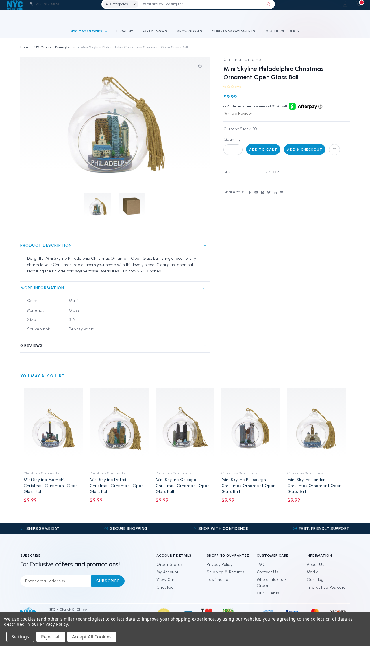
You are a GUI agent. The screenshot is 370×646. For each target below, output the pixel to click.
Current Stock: (240, 129)
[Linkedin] (275, 192)
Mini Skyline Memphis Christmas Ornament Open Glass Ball (51, 485)
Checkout (165, 587)
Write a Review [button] (238, 113)
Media (313, 572)
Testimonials (219, 579)
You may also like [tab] (42, 376)
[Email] (256, 192)
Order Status (169, 564)
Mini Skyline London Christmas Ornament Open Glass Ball (314, 485)
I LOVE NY (124, 31)
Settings (20, 637)
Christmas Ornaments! (234, 31)
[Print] (262, 192)
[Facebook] (249, 192)
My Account (167, 572)
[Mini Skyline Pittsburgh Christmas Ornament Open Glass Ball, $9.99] (251, 427)
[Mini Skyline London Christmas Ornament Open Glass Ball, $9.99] (317, 427)
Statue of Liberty (282, 31)
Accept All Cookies (92, 637)
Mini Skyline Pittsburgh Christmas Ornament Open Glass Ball (248, 485)
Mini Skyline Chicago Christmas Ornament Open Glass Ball (183, 485)
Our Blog (315, 579)
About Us (315, 564)
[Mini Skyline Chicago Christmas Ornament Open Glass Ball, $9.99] (185, 427)
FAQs (262, 564)
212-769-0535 (48, 4)
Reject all (50, 637)
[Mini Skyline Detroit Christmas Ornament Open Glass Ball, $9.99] (119, 427)
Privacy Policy (220, 564)
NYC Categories (87, 31)
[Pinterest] (281, 192)
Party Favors (155, 31)
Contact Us (267, 572)
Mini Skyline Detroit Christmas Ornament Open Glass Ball (117, 485)
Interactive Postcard (326, 587)
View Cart (166, 579)
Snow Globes (189, 31)
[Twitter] (269, 192)
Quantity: (232, 139)
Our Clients (268, 593)
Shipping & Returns (225, 572)
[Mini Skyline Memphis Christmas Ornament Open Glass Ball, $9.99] (53, 427)
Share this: (234, 192)
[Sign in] (345, 4)
